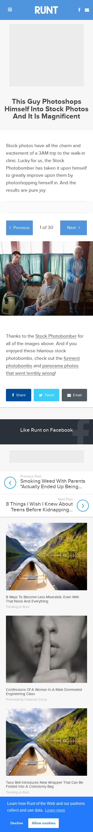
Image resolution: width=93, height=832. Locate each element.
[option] (46, 278)
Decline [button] (16, 823)
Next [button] (71, 227)
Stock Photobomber (56, 336)
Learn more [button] (55, 810)
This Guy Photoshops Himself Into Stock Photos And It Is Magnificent (46, 109)
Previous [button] (21, 227)
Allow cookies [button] (44, 823)
